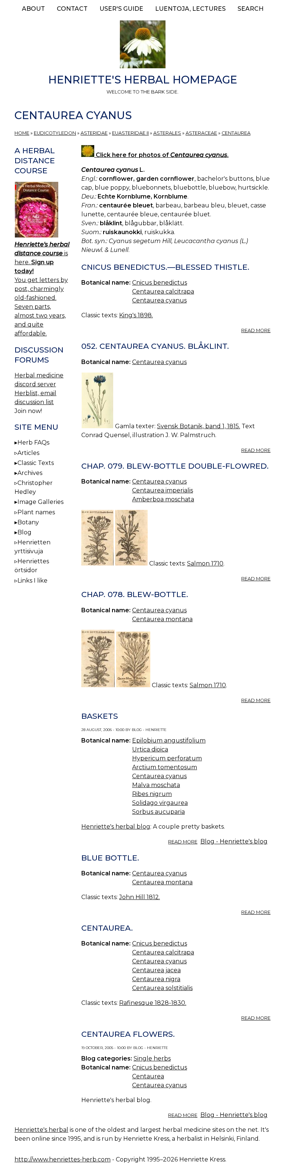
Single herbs (152, 1058)
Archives (29, 472)
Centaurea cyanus (159, 300)
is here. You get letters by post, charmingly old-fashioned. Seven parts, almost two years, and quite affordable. (41, 289)
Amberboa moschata (163, 499)
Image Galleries (40, 501)
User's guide (121, 8)
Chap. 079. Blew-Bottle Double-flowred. (175, 466)
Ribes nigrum (152, 793)
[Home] (142, 45)
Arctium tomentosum (164, 767)
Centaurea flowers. (128, 1034)
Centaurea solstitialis (162, 988)
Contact (72, 8)
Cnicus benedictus (159, 282)
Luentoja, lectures (190, 8)
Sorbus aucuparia (158, 811)
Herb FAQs (33, 442)
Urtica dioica (150, 749)
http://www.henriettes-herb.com (62, 1159)
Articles (28, 452)
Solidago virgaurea (160, 802)
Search (250, 8)
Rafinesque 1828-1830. (152, 1002)
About (33, 8)
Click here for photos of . (161, 154)
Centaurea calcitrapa (163, 291)
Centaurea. (107, 928)
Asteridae (94, 133)
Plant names (36, 512)
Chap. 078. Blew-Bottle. (134, 594)
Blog (24, 532)
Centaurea (236, 133)
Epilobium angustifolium (169, 740)
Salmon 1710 (205, 563)
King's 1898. (136, 315)
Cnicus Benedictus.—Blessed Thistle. (165, 267)
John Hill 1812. (139, 897)
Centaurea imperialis (162, 490)
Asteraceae (201, 133)
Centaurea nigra (156, 979)
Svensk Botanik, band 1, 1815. (198, 426)
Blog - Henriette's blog (234, 841)
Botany (28, 522)
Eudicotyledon (55, 133)
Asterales (167, 133)
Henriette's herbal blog (115, 826)
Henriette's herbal (41, 1129)
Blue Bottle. (110, 857)
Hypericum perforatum (167, 758)
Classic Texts (35, 462)
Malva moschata (156, 785)
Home (21, 133)
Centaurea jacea (156, 970)
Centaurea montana (162, 619)
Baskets (99, 716)
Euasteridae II (130, 133)
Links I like (32, 580)
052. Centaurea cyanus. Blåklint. (155, 346)
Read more (256, 330)
